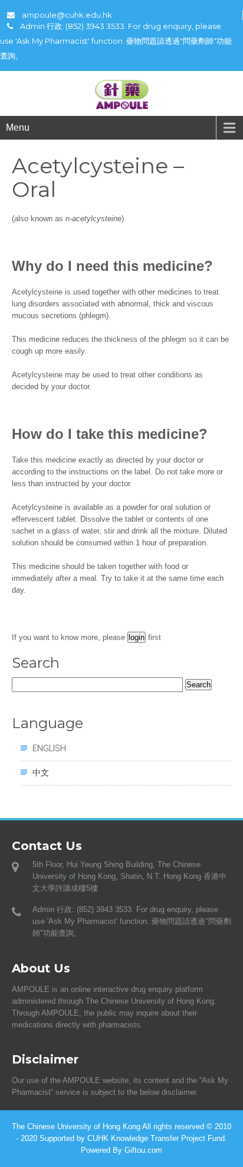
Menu (17, 127)
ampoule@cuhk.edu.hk (67, 15)
